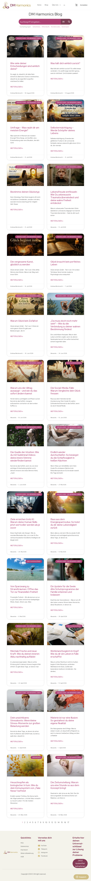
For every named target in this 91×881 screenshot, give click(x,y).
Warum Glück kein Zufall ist (24, 320)
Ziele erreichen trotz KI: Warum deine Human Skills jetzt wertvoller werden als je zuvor (25, 523)
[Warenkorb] (76, 5)
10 (46, 822)
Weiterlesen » (16, 87)
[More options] (64, 5)
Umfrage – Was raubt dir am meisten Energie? (24, 129)
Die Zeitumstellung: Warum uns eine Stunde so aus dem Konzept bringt (64, 785)
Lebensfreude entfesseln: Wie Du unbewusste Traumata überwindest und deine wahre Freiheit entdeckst (64, 197)
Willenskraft (45, 27)
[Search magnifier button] (69, 21)
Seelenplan (65, 27)
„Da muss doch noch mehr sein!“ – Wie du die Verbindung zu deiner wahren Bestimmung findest (65, 325)
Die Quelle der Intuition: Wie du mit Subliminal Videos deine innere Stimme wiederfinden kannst (24, 456)
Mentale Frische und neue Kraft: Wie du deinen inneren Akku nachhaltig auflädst (24, 654)
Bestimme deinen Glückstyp (25, 191)
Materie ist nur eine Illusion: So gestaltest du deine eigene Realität (64, 720)
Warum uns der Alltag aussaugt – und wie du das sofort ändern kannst (23, 390)
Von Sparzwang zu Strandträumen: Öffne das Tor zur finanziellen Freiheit (24, 589)
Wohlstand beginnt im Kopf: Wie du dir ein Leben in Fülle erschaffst (64, 654)
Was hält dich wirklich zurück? (65, 63)
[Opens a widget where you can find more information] (81, 877)
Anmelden (83, 5)
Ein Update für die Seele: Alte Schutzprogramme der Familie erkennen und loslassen (64, 590)
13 (55, 822)
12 (52, 822)
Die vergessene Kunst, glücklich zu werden (21, 263)
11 (49, 822)
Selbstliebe (36, 27)
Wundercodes (55, 27)
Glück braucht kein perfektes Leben (65, 263)
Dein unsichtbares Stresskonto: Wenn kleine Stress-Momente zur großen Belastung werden (25, 722)
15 (62, 822)
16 (65, 822)
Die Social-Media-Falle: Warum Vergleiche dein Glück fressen (65, 390)
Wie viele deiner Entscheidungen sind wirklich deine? (25, 66)
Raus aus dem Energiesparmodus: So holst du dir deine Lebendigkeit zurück (65, 523)
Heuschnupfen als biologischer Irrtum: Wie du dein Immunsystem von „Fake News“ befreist (25, 786)
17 (68, 822)
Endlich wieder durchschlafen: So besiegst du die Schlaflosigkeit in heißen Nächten (64, 456)
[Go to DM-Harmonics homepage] (17, 4)
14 (58, 822)
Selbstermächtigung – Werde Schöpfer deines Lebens (62, 130)
